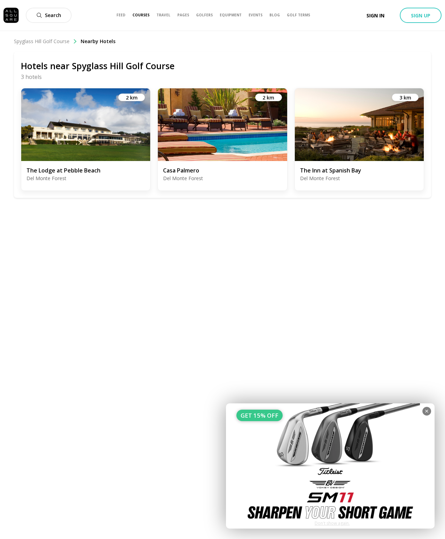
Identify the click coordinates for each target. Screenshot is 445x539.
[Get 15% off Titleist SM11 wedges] (330, 466)
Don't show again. (332, 523)
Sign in (375, 15)
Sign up (420, 15)
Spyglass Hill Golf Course (42, 41)
